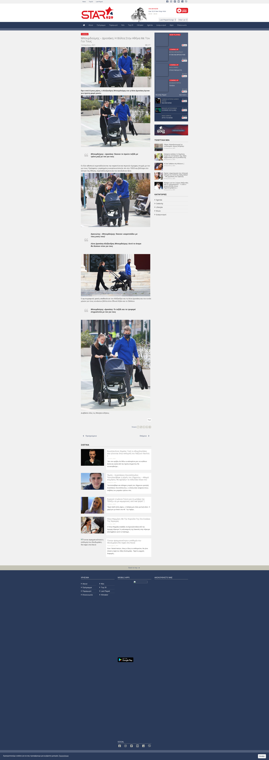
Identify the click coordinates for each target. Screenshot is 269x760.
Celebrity (85, 34)
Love (185, 45)
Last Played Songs (167, 20)
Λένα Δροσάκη (137, 90)
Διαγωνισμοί (161, 25)
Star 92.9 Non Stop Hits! (157, 11)
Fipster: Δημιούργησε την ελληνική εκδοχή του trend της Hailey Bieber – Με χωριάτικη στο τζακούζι (176, 175)
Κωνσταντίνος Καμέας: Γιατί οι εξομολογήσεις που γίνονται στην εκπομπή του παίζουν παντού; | (128, 453)
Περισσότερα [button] (64, 756)
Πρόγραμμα (101, 25)
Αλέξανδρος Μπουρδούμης (114, 90)
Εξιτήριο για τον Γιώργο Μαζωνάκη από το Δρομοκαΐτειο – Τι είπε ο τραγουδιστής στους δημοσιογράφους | (176, 185)
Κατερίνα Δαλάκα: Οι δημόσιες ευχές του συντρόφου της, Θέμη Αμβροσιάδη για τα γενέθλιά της (175, 155)
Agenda (150, 25)
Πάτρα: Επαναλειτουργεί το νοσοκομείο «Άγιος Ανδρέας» (174, 145)
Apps (171, 25)
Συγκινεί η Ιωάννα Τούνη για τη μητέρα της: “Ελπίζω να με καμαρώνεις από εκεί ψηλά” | (126, 500)
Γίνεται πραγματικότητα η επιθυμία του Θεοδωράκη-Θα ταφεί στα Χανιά (124, 541)
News (84, 2)
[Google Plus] (143, 427)
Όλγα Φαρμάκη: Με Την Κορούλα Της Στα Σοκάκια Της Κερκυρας (128, 520)
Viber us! (182, 20)
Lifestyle (159, 207)
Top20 (91, 2)
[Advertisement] (171, 233)
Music (158, 211)
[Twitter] (141, 427)
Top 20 (130, 25)
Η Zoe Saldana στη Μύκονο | (174, 164)
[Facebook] (138, 427)
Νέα (122, 25)
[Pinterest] (149, 427)
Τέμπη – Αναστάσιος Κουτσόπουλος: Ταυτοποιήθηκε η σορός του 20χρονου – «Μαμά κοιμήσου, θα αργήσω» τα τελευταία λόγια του (128, 477)
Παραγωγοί (113, 25)
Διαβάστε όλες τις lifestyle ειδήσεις (95, 413)
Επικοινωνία (182, 25)
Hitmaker (140, 25)
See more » (183, 95)
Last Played (99, 2)
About (91, 25)
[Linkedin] (146, 427)
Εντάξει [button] (262, 756)
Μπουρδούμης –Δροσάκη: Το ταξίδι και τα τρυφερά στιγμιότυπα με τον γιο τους (113, 310)
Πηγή (149, 420)
